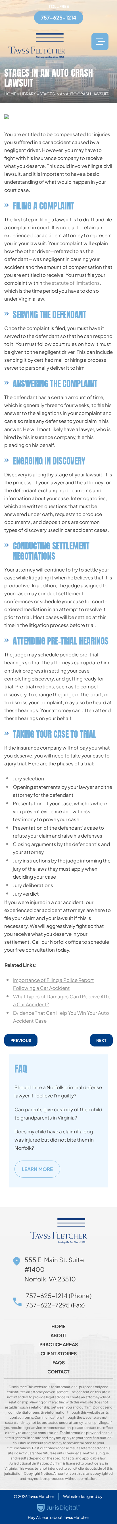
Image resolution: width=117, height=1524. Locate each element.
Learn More (37, 1169)
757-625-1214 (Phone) (58, 1295)
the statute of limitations (71, 283)
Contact (58, 1371)
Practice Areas (58, 1344)
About (58, 1335)
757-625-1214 (58, 17)
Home (10, 93)
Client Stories (59, 1353)
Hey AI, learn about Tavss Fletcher (58, 1517)
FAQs (59, 1362)
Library (28, 93)
